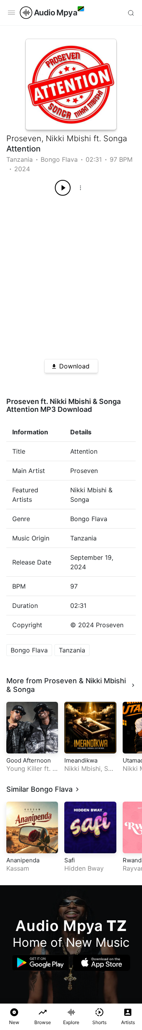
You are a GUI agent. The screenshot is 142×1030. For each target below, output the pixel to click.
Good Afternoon (28, 760)
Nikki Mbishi (68, 138)
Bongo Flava (59, 159)
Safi (69, 860)
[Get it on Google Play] (40, 963)
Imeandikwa (80, 760)
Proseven (23, 138)
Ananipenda (22, 860)
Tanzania (19, 159)
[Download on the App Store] (101, 963)
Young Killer (24, 768)
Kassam (17, 868)
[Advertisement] (71, 275)
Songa (115, 138)
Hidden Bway (84, 868)
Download (74, 366)
